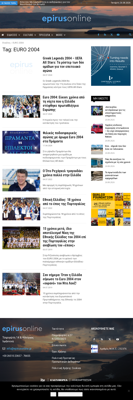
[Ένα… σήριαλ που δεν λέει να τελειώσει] (97, 149)
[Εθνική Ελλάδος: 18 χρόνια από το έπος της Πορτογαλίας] (21, 209)
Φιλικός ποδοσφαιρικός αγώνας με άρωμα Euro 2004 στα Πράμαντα (63, 137)
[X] (111, 34)
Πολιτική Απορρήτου (70, 394)
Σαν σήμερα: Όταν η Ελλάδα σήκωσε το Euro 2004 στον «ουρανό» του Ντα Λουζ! (62, 279)
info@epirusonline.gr (19, 348)
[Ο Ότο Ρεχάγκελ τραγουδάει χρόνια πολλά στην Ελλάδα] (21, 180)
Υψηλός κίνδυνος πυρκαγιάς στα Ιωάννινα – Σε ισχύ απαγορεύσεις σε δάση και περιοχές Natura (117, 131)
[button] (130, 35)
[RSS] (105, 34)
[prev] (81, 3)
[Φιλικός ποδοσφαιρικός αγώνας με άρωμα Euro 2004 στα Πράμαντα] (21, 142)
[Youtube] (118, 34)
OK (53, 394)
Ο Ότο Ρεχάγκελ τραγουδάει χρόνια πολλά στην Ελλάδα (63, 173)
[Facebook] (98, 34)
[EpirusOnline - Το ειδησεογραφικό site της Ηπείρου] (66, 19)
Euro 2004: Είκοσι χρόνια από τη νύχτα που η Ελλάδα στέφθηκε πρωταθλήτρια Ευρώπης (64, 103)
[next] (87, 3)
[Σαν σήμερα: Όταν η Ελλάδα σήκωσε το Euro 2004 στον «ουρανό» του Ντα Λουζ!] (21, 284)
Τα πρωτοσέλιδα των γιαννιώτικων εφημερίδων (115, 175)
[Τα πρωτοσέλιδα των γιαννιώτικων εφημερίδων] (97, 176)
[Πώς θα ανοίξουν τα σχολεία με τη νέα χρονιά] (97, 163)
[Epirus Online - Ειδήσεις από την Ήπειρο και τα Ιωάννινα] (22, 329)
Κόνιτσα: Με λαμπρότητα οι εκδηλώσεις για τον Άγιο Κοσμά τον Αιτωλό (45, 3)
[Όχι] (128, 391)
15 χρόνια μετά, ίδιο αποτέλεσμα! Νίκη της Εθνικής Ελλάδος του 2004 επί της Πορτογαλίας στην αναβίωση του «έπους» (64, 237)
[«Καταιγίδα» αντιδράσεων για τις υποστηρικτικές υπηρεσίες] (97, 110)
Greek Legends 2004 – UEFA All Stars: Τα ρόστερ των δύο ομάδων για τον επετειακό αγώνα (63, 64)
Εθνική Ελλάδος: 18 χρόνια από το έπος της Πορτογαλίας (64, 202)
